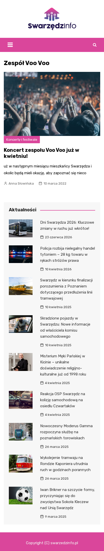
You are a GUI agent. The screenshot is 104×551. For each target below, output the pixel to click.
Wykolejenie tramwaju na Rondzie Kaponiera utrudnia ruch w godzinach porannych (65, 463)
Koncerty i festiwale (21, 139)
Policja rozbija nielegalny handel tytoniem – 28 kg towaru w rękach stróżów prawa (67, 254)
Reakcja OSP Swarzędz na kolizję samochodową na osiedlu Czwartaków (62, 400)
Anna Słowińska (21, 183)
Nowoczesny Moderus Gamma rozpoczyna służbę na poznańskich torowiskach (66, 432)
